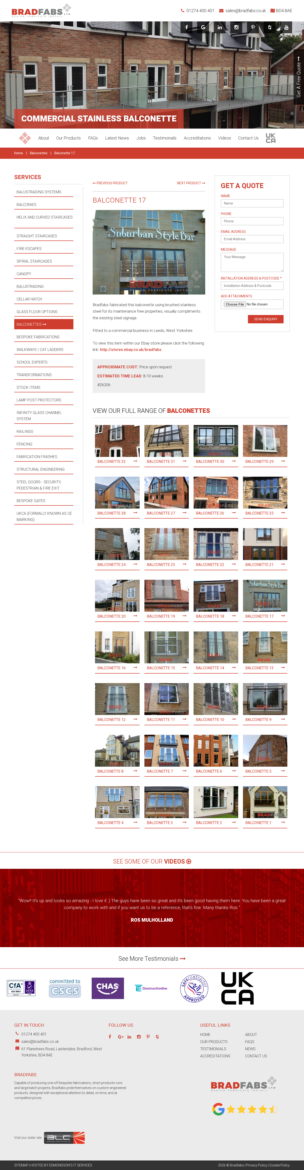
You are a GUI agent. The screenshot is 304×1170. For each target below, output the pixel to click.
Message (228, 249)
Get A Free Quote (298, 79)
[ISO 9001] (21, 1002)
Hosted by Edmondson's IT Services (61, 1165)
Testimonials (164, 137)
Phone (226, 213)
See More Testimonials (149, 959)
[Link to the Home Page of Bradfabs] (244, 1094)
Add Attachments (236, 296)
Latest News (117, 137)
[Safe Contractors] (194, 1005)
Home (18, 153)
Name (225, 196)
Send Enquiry (266, 319)
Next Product (189, 183)
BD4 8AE (284, 10)
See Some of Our (149, 861)
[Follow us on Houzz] (269, 27)
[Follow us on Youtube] (286, 27)
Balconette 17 (64, 153)
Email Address (233, 231)
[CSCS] (64, 999)
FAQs (93, 137)
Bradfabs (237, 1165)
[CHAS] (107, 1000)
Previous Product (112, 183)
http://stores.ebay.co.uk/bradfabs (131, 349)
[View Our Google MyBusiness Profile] (203, 27)
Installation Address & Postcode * (251, 278)
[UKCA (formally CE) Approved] (237, 1006)
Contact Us (248, 137)
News (250, 1049)
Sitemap (21, 1165)
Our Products (68, 137)
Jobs (141, 137)
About (43, 137)
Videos (224, 137)
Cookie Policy (279, 1165)
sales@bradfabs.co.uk (245, 10)
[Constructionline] (151, 993)
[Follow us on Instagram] (236, 27)
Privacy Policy (256, 1165)
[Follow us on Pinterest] (253, 27)
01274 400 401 (199, 10)
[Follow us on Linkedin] (220, 27)
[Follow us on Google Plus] (121, 1037)
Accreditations (197, 137)
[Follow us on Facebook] (186, 27)
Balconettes (39, 153)
